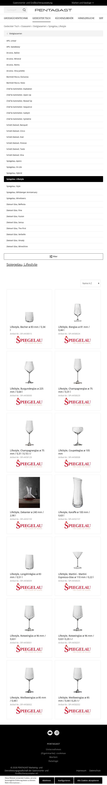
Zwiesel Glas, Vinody (15, 240)
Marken (53, 757)
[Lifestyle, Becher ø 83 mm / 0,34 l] (29, 307)
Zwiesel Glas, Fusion (15, 216)
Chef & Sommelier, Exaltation (19, 89)
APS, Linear (11, 40)
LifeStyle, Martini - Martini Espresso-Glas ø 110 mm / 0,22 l (76, 575)
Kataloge (53, 761)
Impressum (81, 770)
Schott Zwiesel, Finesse (17, 143)
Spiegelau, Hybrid (14, 173)
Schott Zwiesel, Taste (16, 149)
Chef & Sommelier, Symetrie (19, 119)
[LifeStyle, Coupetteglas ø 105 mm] (77, 430)
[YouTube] (50, 733)
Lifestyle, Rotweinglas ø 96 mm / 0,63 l (28, 637)
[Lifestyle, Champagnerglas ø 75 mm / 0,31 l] (77, 368)
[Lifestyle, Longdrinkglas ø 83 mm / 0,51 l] (29, 554)
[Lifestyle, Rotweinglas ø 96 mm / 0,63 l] (29, 616)
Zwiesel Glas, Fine (14, 210)
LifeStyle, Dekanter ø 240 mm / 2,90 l (27, 514)
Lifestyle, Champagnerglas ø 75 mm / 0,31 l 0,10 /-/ (27, 452)
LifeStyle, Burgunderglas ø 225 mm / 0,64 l (26, 390)
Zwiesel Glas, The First (16, 228)
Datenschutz (94, 770)
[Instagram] (57, 733)
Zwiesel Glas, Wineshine (17, 246)
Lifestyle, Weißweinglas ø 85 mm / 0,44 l (28, 699)
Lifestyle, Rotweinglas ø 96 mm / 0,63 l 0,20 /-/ (76, 637)
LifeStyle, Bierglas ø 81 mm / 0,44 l (74, 328)
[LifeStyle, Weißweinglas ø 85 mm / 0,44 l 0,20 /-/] (77, 677)
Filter (54, 256)
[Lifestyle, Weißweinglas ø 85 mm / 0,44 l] (29, 677)
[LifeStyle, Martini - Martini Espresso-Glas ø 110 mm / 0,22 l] (77, 554)
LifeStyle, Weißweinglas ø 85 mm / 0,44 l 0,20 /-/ (73, 699)
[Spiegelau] (29, 339)
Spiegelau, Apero (14, 161)
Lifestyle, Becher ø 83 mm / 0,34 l (27, 328)
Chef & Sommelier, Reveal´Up (19, 101)
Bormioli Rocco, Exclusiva (17, 77)
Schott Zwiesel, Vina (15, 155)
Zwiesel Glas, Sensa (15, 222)
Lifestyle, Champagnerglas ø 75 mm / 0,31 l (75, 390)
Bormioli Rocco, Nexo (16, 83)
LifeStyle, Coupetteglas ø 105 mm (74, 452)
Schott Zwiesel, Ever (15, 137)
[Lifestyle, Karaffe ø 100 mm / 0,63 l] (77, 492)
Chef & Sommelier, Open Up (19, 95)
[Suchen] (24, 10)
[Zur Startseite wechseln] (53, 9)
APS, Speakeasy (13, 46)
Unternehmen (53, 749)
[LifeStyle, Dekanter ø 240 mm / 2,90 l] (29, 492)
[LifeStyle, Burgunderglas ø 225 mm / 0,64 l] (29, 368)
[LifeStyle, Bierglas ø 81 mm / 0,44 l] (77, 307)
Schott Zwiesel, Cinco (16, 131)
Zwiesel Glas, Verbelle (16, 234)
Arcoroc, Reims (13, 65)
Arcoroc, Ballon (13, 53)
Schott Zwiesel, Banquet (17, 125)
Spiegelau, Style (13, 186)
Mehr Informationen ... (13, 783)
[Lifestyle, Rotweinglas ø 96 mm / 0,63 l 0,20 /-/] (77, 616)
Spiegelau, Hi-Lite (14, 167)
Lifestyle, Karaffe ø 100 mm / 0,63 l (74, 514)
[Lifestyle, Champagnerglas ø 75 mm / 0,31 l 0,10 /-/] (29, 430)
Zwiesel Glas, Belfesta (16, 204)
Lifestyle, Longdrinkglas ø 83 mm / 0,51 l (25, 575)
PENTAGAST (53, 744)
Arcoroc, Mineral (14, 59)
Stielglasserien (15, 33)
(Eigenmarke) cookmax (53, 753)
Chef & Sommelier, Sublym (18, 113)
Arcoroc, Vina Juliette (16, 71)
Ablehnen (46, 780)
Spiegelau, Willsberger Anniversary (22, 192)
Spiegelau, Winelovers (16, 198)
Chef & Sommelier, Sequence (19, 107)
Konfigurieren (64, 780)
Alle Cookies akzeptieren (88, 780)
